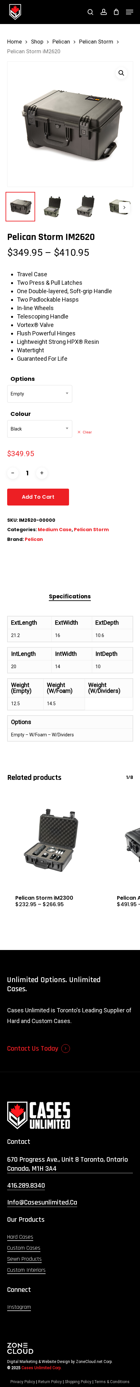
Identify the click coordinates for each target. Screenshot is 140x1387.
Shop (37, 42)
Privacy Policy (22, 1382)
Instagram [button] (19, 1307)
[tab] (70, 597)
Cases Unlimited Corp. (41, 1368)
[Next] (124, 207)
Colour (20, 414)
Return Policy (50, 1382)
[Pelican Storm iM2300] (53, 840)
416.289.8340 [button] (26, 1185)
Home (14, 42)
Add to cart (38, 497)
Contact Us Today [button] (32, 1048)
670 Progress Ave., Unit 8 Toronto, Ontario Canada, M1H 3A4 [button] (67, 1164)
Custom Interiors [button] (26, 1270)
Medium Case (55, 529)
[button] (129, 12)
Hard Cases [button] (20, 1237)
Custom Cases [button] (23, 1248)
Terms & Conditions (112, 1382)
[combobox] (39, 394)
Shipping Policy (78, 1382)
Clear (87, 432)
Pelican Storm (96, 42)
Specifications (70, 596)
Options (22, 379)
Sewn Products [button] (24, 1259)
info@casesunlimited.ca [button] (42, 1202)
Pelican (61, 42)
